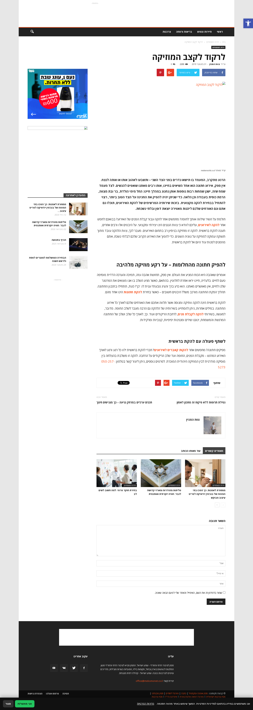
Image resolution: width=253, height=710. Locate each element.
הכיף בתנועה (59, 239)
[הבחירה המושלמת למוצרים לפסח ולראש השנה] (78, 262)
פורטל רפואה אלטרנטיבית (191, 696)
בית (223, 42)
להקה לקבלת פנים (191, 314)
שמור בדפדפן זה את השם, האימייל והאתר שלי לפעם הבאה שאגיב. (188, 592)
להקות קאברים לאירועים (171, 350)
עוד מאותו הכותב (191, 451)
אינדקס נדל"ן (171, 696)
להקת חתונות (133, 292)
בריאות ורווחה (184, 31)
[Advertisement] (95, 13)
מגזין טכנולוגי (157, 693)
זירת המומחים (218, 47)
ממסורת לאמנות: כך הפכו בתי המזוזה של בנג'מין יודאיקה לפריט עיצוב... (47, 208)
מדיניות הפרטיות (145, 703)
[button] (248, 23)
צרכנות (167, 31)
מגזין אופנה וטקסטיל (198, 693)
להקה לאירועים (208, 225)
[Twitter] (74, 668)
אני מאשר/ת (25, 703)
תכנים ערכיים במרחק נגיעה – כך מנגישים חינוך (124, 402)
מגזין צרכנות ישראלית (215, 696)
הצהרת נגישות (35, 693)
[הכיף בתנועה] (78, 244)
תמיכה (65, 693)
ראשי (220, 31)
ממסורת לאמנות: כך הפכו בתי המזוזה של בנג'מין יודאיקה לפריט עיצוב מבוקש (207, 494)
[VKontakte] (64, 668)
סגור (8, 703)
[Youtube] (54, 668)
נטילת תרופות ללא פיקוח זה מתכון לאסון (201, 402)
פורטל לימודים (172, 693)
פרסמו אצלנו (52, 693)
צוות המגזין (214, 64)
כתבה (183, 693)
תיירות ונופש (204, 31)
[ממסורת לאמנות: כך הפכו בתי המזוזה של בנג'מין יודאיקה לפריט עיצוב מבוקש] (205, 473)
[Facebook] (84, 668)
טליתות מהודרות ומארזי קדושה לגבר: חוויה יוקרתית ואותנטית (49, 223)
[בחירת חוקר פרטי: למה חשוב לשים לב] (116, 473)
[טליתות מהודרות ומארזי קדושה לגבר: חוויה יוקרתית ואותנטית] (161, 473)
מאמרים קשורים (214, 451)
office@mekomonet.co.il (149, 681)
